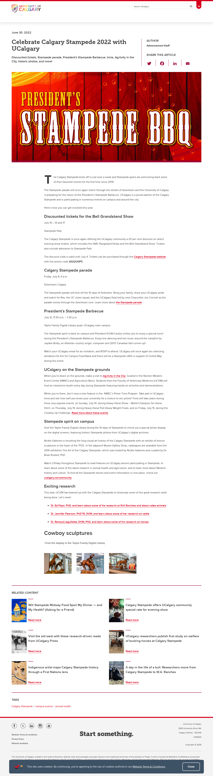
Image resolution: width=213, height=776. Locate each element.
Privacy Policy (18, 739)
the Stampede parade (129, 302)
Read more (34, 620)
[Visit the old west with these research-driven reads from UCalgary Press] (19, 641)
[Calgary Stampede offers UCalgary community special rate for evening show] (116, 610)
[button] (151, 62)
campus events (44, 706)
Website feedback (20, 743)
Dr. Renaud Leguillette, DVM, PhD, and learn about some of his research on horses (100, 522)
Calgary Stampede (22, 706)
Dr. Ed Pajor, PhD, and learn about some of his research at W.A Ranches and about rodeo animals (108, 505)
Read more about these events (90, 413)
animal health (63, 706)
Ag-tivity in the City (114, 376)
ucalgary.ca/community (58, 478)
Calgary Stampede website (150, 257)
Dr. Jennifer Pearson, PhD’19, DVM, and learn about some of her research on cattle (100, 514)
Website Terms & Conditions (149, 767)
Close (191, 767)
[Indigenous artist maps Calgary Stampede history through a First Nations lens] (19, 673)
